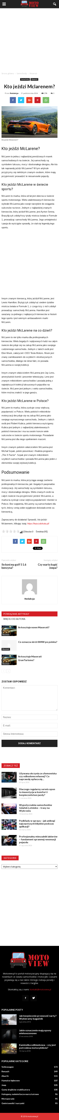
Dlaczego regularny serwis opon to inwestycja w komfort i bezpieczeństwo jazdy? (37, 792)
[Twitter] (34, 998)
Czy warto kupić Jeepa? (47, 566)
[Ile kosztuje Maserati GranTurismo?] (9, 660)
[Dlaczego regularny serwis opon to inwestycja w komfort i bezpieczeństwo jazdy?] (9, 793)
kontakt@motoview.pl (40, 989)
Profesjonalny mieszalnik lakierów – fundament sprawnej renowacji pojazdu (38, 839)
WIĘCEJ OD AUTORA (14, 618)
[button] (55, 4)
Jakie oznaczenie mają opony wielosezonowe (35, 1032)
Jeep (4, 1085)
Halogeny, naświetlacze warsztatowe (20, 1094)
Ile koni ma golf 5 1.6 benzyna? (14, 566)
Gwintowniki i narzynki (13, 1103)
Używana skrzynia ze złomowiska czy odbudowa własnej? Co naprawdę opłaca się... (38, 776)
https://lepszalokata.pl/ (38, 523)
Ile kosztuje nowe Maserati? (33, 627)
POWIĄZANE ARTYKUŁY (16, 613)
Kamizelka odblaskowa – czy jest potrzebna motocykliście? (37, 1046)
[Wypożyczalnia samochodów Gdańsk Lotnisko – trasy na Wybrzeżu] (9, 808)
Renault (5, 1071)
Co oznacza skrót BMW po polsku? (37, 641)
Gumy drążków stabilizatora (16, 1089)
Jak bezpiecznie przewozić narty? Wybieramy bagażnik (38, 1017)
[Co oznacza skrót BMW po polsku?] (9, 645)
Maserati (34, 79)
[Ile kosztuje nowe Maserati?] (9, 631)
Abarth (5, 1076)
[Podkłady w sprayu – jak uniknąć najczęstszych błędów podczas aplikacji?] (9, 824)
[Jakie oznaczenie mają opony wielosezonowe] (9, 1034)
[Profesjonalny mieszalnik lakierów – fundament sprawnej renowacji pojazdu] (9, 840)
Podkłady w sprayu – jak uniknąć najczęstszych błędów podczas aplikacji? (37, 823)
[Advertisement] (29, 39)
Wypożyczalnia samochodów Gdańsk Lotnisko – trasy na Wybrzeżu (35, 807)
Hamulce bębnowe (11, 1080)
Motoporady (8, 1098)
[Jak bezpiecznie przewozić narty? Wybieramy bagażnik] (9, 1019)
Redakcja (14, 93)
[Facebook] (25, 998)
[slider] (11, 531)
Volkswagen (8, 1067)
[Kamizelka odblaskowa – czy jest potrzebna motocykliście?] (9, 1048)
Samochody (25, 79)
